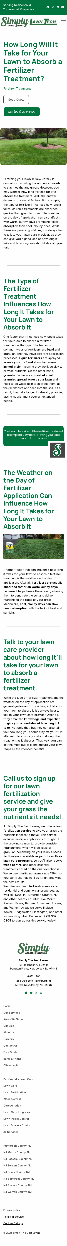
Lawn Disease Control (17, 1125)
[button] (62, 21)
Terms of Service (13, 1216)
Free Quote (10, 1052)
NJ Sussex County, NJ (17, 1185)
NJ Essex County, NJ (16, 1172)
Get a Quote (16, 99)
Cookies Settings (13, 1223)
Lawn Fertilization (14, 1092)
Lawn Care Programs (16, 1112)
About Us (9, 1032)
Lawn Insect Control (16, 1118)
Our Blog (8, 1025)
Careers (8, 1039)
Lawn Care (10, 1085)
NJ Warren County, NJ (17, 1191)
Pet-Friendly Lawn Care (18, 1079)
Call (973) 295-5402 (21, 111)
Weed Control (12, 1098)
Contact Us (10, 1045)
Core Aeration (12, 1105)
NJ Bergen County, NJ (17, 1165)
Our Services (11, 1012)
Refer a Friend (12, 1058)
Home (7, 1006)
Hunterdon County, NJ (17, 1145)
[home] (15, 22)
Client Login (11, 1065)
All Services (10, 1131)
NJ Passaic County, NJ (17, 1158)
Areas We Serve (13, 1019)
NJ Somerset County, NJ (18, 1178)
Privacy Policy (11, 1210)
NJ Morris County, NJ (17, 1152)
